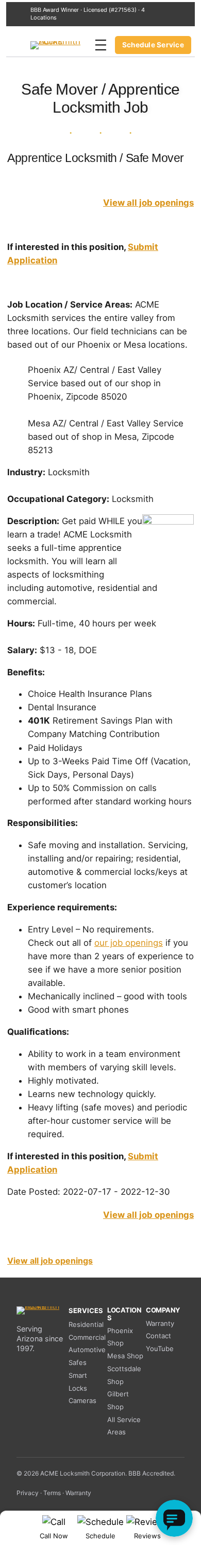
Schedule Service (153, 45)
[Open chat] (174, 1518)
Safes (78, 1362)
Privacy (27, 1493)
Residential (86, 1324)
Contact (158, 1336)
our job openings (128, 943)
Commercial (87, 1337)
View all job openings (148, 202)
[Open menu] (100, 45)
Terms (52, 1493)
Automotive (87, 1349)
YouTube (160, 1348)
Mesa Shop (125, 1356)
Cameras (82, 1400)
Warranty (160, 1323)
